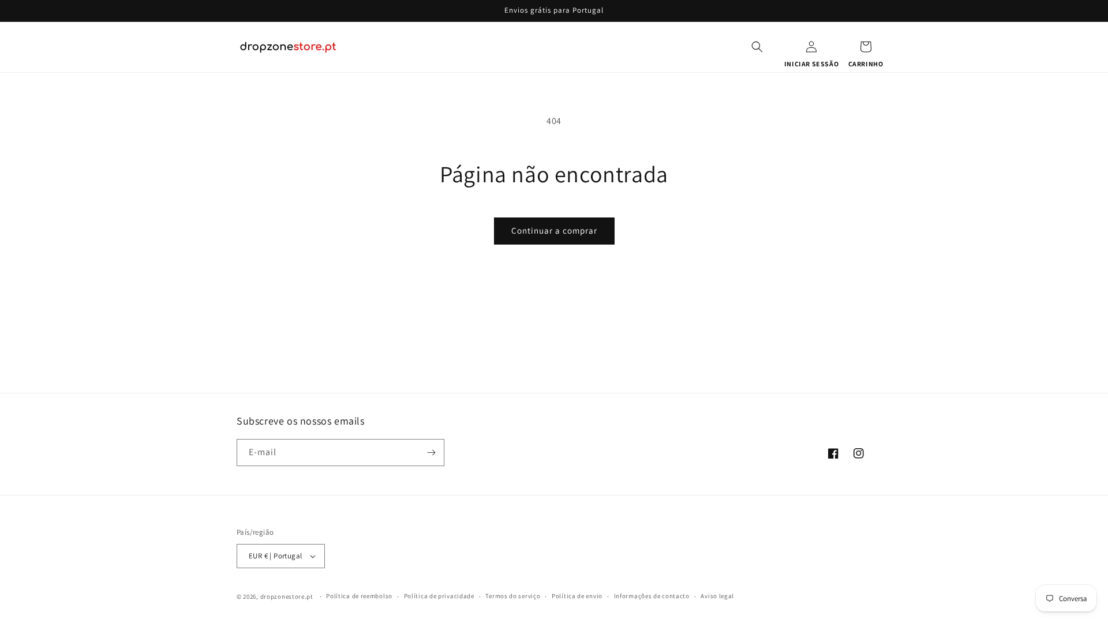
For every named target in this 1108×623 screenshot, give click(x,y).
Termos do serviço (512, 596)
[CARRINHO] (865, 46)
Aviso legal (717, 596)
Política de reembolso (359, 596)
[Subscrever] (431, 452)
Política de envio (577, 596)
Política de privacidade (439, 596)
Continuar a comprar (554, 230)
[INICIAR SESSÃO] (811, 46)
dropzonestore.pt (286, 596)
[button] (757, 46)
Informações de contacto (652, 596)
